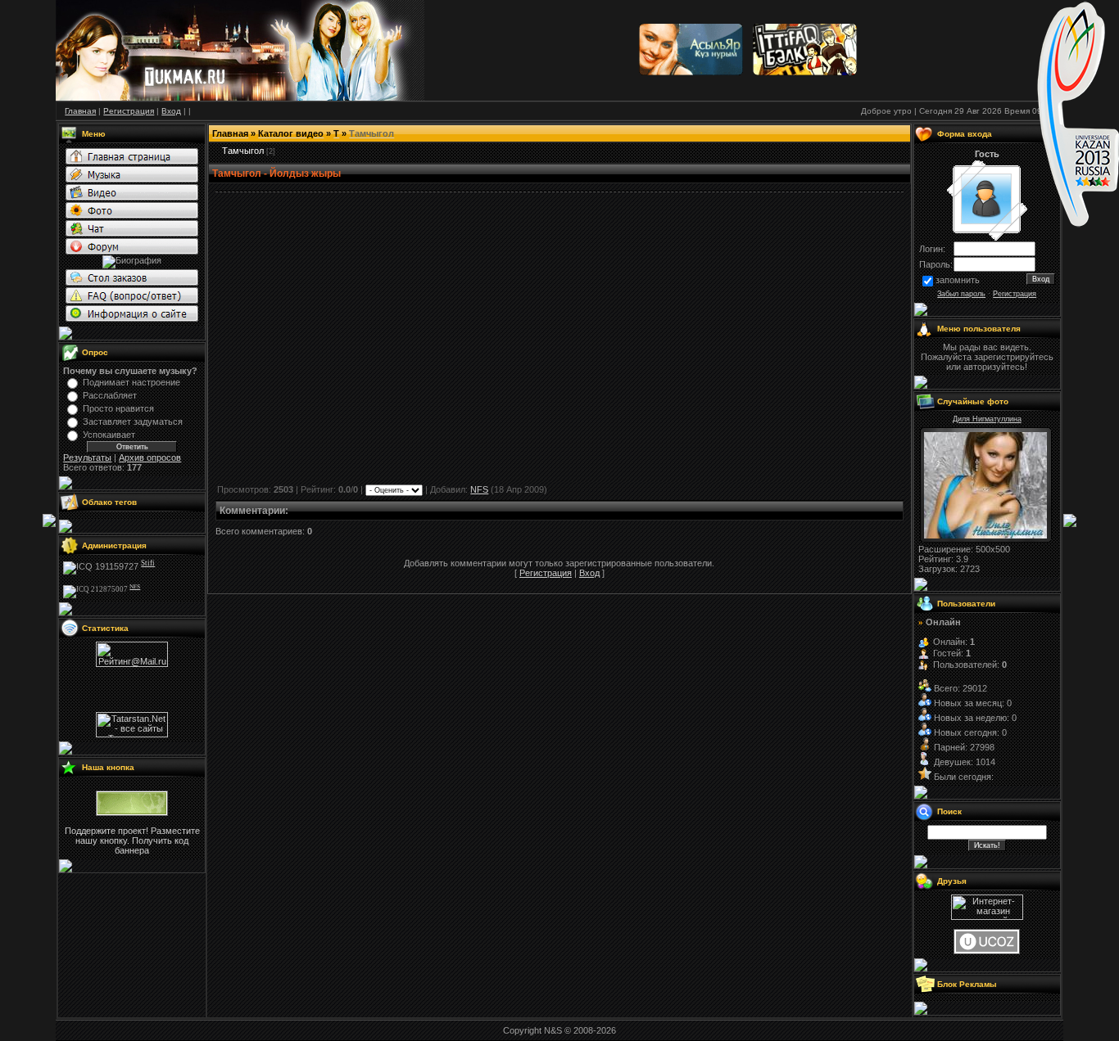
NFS (479, 489)
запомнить (958, 280)
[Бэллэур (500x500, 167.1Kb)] (985, 535)
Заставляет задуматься (133, 421)
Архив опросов (150, 457)
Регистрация (545, 573)
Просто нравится (118, 408)
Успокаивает (109, 434)
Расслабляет (110, 395)
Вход (589, 573)
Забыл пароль (961, 294)
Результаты (87, 457)
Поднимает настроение (131, 382)
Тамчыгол (243, 150)
